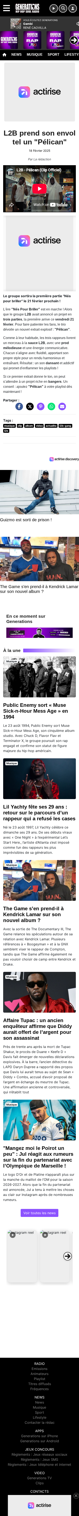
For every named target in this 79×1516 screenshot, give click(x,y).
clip (20, 425)
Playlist (39, 1379)
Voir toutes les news (39, 1213)
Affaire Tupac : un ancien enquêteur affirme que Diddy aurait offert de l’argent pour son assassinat (37, 1029)
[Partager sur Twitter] (29, 408)
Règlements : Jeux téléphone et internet (39, 1464)
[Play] (5, 37)
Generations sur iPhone (39, 1436)
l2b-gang (65, 425)
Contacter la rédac (40, 1422)
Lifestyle (39, 1417)
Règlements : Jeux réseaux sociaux (39, 1454)
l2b (6, 430)
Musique (35, 54)
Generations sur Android (39, 1441)
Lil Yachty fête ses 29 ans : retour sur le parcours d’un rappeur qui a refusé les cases (39, 812)
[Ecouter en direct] (54, 8)
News (16, 54)
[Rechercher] (63, 8)
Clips (40, 1483)
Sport (53, 54)
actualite (51, 425)
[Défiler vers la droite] (67, 1256)
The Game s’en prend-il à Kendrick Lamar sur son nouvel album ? (33, 914)
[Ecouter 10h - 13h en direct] (39, 632)
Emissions (39, 1369)
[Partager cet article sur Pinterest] (39, 408)
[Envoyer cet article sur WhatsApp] (50, 408)
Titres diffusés (39, 1384)
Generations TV (39, 1478)
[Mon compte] (72, 8)
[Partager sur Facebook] (18, 408)
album (29, 425)
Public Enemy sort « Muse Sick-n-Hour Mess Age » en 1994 (35, 711)
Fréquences (39, 1389)
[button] (22, 1256)
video (39, 425)
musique (9, 425)
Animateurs (39, 1374)
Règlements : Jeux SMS (39, 1459)
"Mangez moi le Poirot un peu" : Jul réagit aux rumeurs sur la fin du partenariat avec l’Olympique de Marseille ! (38, 1157)
